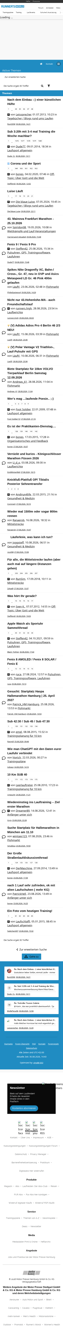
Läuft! (16, 286)
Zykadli (10, 588)
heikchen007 (12, 931)
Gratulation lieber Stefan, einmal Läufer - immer (34, 972)
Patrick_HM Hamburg (26, 704)
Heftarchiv (46, 1242)
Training (19, 12)
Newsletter (36, 1226)
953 (36, 168)
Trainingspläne (8, 12)
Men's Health (29, 1316)
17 (16, 196)
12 (16, 669)
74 (20, 601)
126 (26, 862)
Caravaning (13, 1308)
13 (20, 669)
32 (24, 633)
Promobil (18, 1324)
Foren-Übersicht (22, 1044)
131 (21, 726)
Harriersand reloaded (16, 237)
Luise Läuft (15, 191)
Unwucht (11, 794)
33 (28, 633)
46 (24, 109)
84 (28, 916)
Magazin (8, 1186)
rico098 (10, 552)
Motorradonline (46, 1316)
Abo (17, 1186)
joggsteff (18, 542)
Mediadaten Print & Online (25, 1242)
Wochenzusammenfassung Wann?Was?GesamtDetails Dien (35, 989)
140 (26, 431)
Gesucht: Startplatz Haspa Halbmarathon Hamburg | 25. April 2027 (31, 696)
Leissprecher (23, 114)
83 (24, 916)
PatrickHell (19, 894)
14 (24, 669)
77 (32, 601)
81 (16, 916)
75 (24, 601)
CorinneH (11, 504)
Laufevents (31, 12)
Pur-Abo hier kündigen (36, 1194)
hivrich (17, 757)
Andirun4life (23, 494)
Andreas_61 (20, 381)
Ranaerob (18, 520)
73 (16, 601)
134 (36, 726)
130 (16, 726)
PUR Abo (18, 1194)
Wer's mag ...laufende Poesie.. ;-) (30, 398)
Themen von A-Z (31, 1218)
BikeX (49, 1299)
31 (20, 633)
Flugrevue (37, 1308)
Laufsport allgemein (19, 150)
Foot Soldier (23, 409)
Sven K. (20, 606)
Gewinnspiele (48, 1218)
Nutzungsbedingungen (15, 1146)
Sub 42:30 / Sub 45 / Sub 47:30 (28, 721)
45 (20, 109)
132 (26, 726)
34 (32, 633)
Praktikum (45, 1162)
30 (16, 633)
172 (21, 779)
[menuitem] (49, 64)
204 (21, 573)
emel (19, 732)
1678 (28, 141)
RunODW (11, 124)
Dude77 (20, 146)
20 (28, 196)
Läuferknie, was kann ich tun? (32, 537)
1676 (17, 141)
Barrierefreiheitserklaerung (24, 1162)
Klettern (49, 1308)
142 (36, 431)
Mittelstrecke (15, 524)
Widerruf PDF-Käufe (44, 1203)
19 (24, 196)
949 (16, 168)
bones (19, 174)
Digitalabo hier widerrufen (31, 1171)
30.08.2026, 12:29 (26, 1028)
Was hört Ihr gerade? (22, 596)
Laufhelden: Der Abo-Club (34, 1186)
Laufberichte (15, 312)
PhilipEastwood (14, 292)
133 (31, 726)
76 (28, 601)
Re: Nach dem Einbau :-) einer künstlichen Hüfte (35, 969)
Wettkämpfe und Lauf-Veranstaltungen (31, 231)
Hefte (28, 1)
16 (32, 669)
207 (36, 573)
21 (32, 196)
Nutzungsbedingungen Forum (43, 1146)
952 (31, 168)
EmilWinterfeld (13, 472)
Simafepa (11, 846)
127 (31, 862)
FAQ (34, 1044)
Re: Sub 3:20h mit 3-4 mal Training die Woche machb (35, 986)
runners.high (24, 308)
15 (28, 669)
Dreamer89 (23, 810)
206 (31, 573)
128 (36, 862)
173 (26, 779)
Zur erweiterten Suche (15, 77)
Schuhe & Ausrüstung (48, 12)
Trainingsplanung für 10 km (24, 736)
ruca (18, 674)
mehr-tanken (14, 1316)
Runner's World (33, 1324)
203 (16, 573)
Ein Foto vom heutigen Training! (29, 910)
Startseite (8, 1044)
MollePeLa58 (12, 1011)
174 (31, 779)
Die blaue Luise (25, 201)
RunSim (20, 579)
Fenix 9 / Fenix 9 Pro (21, 244)
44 (16, 109)
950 (21, 168)
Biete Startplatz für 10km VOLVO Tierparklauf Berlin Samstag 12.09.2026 (30, 373)
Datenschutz (31, 1048)
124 (16, 862)
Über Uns (25, 1137)
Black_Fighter (13, 652)
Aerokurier (14, 1299)
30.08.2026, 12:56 (26, 1011)
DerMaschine (24, 868)
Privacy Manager (38, 1154)
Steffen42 (11, 183)
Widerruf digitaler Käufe (20, 1203)
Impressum (38, 1137)
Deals (24, 1226)
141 (31, 431)
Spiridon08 (19, 227)
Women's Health (52, 1324)
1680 (40, 141)
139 (21, 431)
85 (32, 916)
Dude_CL (11, 156)
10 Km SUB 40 (17, 774)
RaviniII (10, 741)
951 (26, 168)
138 (16, 431)
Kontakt (13, 1137)
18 (20, 196)
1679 (34, 141)
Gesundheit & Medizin (21, 498)
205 (26, 573)
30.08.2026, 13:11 (23, 994)
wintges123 (20, 836)
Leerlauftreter (24, 785)
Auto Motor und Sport (32, 1299)
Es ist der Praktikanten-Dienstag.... (31, 426)
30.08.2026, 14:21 (23, 977)
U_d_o (16, 462)
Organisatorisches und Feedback (27, 441)
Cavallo (25, 1308)
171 (16, 779)
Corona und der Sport (26, 163)
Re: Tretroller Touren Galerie (26, 1003)
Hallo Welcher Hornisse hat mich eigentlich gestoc (35, 1023)
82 (20, 916)
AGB (49, 1137)
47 (28, 109)
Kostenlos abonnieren (24, 1108)
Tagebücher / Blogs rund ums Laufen (30, 118)
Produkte (36, 1)
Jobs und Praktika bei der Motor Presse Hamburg (31, 1257)
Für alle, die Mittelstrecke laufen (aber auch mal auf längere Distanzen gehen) (34, 564)
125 (21, 862)
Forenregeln (53, 1044)
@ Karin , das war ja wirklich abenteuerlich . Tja (34, 1006)
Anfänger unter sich (19, 814)
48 (32, 109)
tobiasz (10, 767)
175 (36, 779)
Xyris (9, 820)
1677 (22, 141)
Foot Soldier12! (14, 419)
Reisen (54, 1186)
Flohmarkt (52, 286)
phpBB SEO (38, 1062)
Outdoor (7, 1324)
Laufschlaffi (23, 921)
